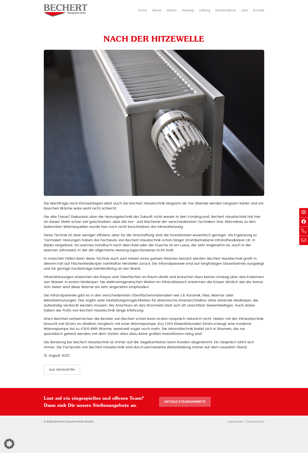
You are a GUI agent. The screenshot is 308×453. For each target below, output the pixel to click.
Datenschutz (255, 421)
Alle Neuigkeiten (62, 369)
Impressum (235, 421)
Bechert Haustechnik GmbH (65, 10)
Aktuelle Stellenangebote (185, 401)
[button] (9, 444)
